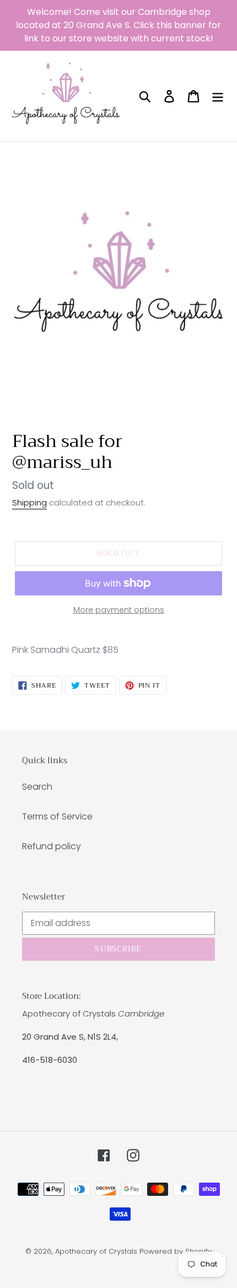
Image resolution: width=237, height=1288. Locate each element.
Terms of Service (57, 816)
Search (37, 786)
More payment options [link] (118, 609)
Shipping (29, 502)
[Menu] (218, 96)
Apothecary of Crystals (96, 1251)
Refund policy (51, 846)
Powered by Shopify (175, 1251)
